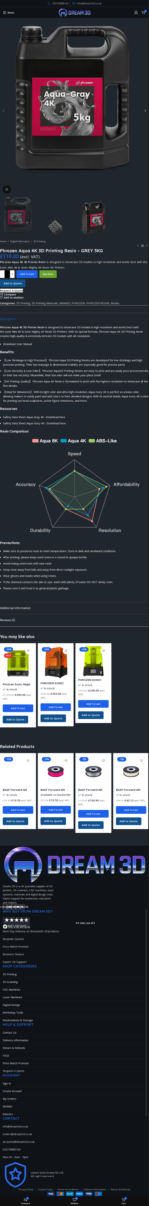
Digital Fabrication (20, 241)
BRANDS (64, 303)
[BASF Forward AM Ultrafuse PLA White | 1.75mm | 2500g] (131, 771)
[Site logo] (74, 12)
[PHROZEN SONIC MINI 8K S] (93, 661)
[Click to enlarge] (7, 189)
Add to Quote (13, 283)
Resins (115, 303)
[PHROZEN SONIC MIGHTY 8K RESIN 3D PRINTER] (56, 663)
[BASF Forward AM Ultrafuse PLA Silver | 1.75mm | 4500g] (93, 771)
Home (3, 241)
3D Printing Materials (45, 303)
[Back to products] (142, 246)
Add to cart (27, 274)
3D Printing (39, 241)
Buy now (48, 274)
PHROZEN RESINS (98, 303)
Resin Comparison (14, 431)
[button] (3, 110)
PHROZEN (78, 303)
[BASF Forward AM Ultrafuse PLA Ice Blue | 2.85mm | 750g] (18, 771)
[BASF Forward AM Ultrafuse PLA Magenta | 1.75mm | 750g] (56, 771)
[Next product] (147, 246)
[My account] (136, 12)
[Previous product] (138, 246)
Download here (55, 417)
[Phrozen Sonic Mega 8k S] (18, 663)
